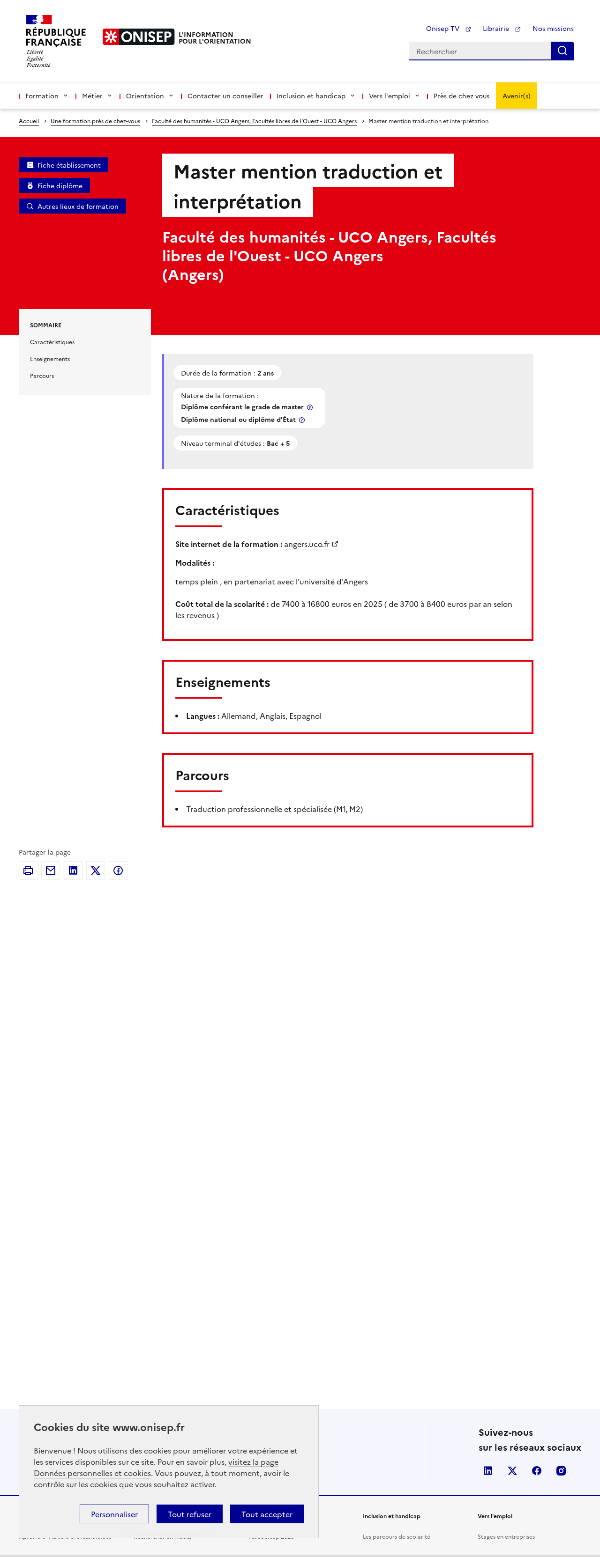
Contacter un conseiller (225, 95)
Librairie (497, 28)
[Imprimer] (28, 870)
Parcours (42, 375)
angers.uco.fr (307, 544)
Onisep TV (443, 28)
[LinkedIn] (73, 870)
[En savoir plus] (311, 407)
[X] (95, 870)
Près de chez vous (461, 95)
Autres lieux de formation (78, 206)
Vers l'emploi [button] (389, 95)
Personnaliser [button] (114, 1514)
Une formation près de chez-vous (95, 121)
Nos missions (553, 28)
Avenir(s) (516, 95)
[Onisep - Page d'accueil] (139, 37)
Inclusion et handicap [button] (311, 95)
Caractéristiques (52, 342)
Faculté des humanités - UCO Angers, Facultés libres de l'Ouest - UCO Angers (254, 121)
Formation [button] (42, 95)
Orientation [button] (145, 95)
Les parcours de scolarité (396, 1536)
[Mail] (50, 870)
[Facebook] (118, 870)
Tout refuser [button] (189, 1514)
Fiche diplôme (60, 185)
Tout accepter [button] (266, 1514)
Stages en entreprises (506, 1536)
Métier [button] (92, 95)
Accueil (29, 121)
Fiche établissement (69, 165)
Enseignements (50, 358)
